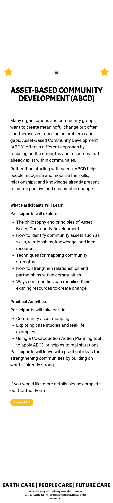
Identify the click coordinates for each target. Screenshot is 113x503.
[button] (56, 72)
